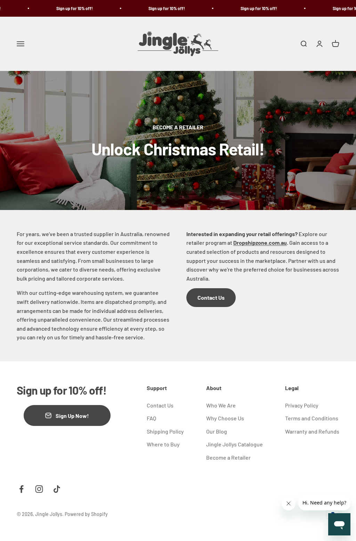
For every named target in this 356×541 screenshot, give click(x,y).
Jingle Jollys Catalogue (234, 444)
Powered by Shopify (86, 514)
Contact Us (211, 297)
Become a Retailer (228, 457)
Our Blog (216, 431)
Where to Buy (163, 444)
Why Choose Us (225, 418)
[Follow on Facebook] (21, 489)
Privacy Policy (301, 405)
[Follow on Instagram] (39, 489)
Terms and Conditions (311, 418)
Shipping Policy (165, 431)
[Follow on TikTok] (57, 489)
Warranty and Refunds (312, 431)
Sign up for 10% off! (68, 8)
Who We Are (221, 405)
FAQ (151, 418)
